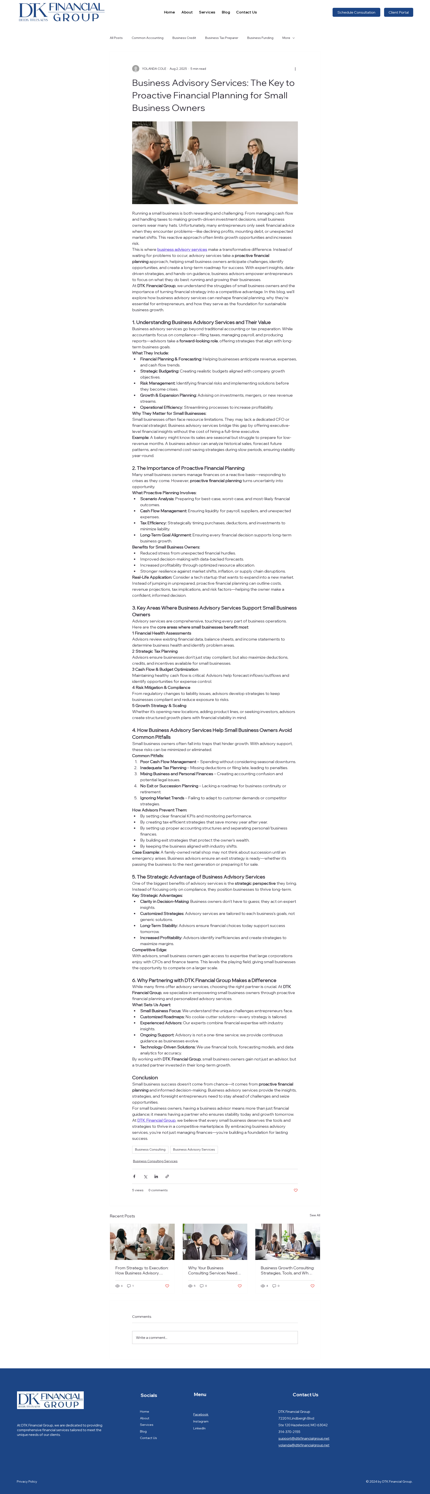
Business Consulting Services (155, 1161)
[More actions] (295, 68)
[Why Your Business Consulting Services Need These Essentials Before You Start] (215, 1242)
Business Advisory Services (194, 1149)
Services (146, 1425)
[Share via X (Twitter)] (145, 1176)
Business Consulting (150, 1149)
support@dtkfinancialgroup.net (303, 1438)
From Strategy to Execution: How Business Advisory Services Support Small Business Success (141, 1270)
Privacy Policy (27, 1481)
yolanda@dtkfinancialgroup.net (303, 1445)
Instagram (201, 1421)
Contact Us (148, 1438)
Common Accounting (147, 38)
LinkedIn (199, 1428)
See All (315, 1215)
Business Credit (184, 38)
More (286, 38)
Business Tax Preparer (221, 38)
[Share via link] (167, 1176)
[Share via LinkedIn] (156, 1176)
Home (144, 1411)
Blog (143, 1431)
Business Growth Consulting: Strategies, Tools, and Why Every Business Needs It (287, 1270)
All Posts (116, 38)
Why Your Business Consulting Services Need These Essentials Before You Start (214, 1270)
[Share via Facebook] (134, 1176)
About (144, 1418)
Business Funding (260, 38)
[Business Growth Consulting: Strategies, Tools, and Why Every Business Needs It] (287, 1242)
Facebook (201, 1414)
